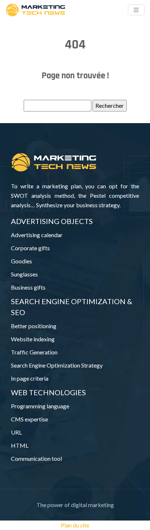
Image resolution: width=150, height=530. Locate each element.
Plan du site (75, 525)
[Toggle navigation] (136, 10)
